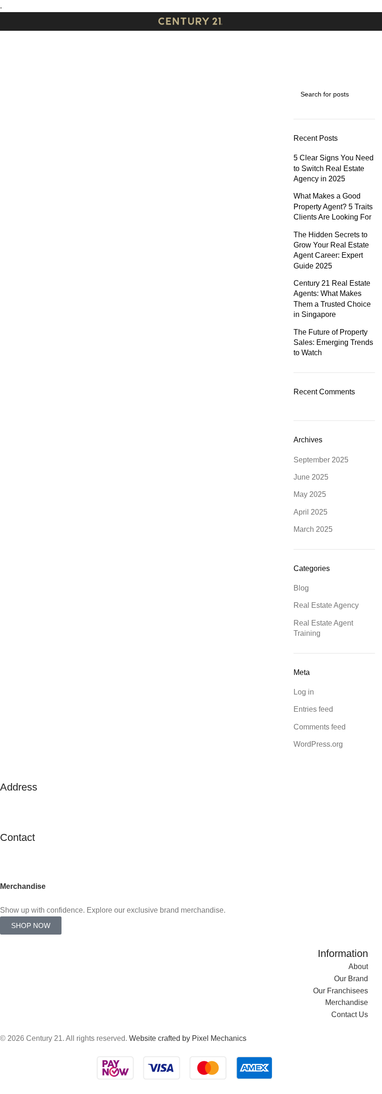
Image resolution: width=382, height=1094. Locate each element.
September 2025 (320, 460)
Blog (301, 588)
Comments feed (319, 727)
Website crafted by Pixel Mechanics (187, 1038)
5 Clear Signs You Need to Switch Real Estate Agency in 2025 (333, 168)
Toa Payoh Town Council (41, 812)
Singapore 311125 (30, 824)
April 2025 (310, 512)
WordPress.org (318, 744)
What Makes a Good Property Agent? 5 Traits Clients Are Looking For (333, 206)
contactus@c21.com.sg (38, 850)
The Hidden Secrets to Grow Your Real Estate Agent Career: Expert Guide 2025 (331, 250)
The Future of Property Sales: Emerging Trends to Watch (333, 342)
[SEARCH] (364, 94)
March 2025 (313, 529)
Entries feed (313, 709)
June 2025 (310, 477)
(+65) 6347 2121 (27, 863)
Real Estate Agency (326, 605)
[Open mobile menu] (10, 21)
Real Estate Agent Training (323, 628)
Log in (303, 692)
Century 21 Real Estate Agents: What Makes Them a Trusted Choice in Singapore (332, 298)
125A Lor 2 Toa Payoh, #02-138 (52, 801)
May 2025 (309, 494)
